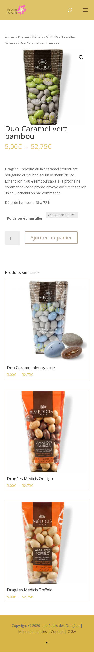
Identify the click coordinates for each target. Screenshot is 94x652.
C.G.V (72, 631)
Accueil (10, 37)
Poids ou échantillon (25, 218)
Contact (57, 631)
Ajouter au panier (51, 237)
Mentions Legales (32, 631)
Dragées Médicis (30, 37)
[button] (81, 57)
